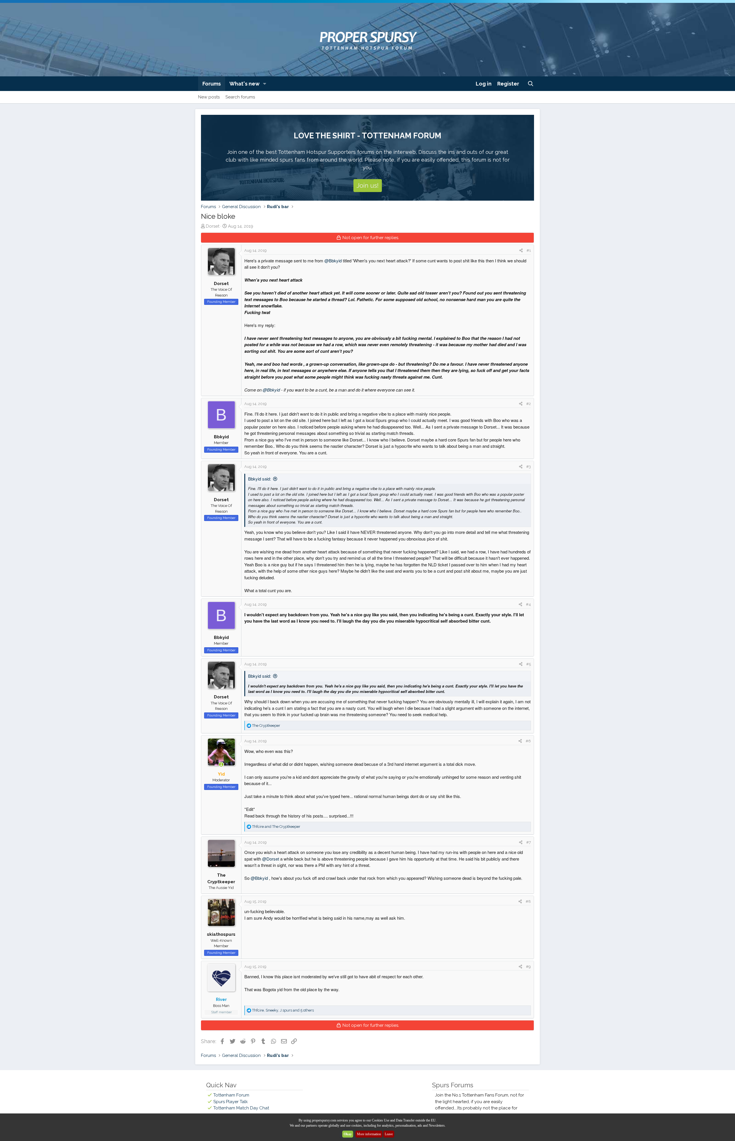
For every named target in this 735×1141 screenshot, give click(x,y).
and (276, 826)
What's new (244, 84)
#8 (528, 901)
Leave (389, 1134)
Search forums (240, 97)
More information (369, 1134)
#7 (528, 842)
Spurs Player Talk (230, 1101)
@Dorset (270, 859)
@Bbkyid (333, 260)
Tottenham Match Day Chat (241, 1108)
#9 (528, 966)
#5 (528, 664)
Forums (211, 84)
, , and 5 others (283, 1010)
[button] (264, 83)
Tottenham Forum (231, 1095)
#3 (528, 466)
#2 (528, 404)
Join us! (368, 185)
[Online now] (221, 765)
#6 (528, 741)
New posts (209, 97)
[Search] (531, 83)
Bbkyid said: (259, 479)
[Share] (521, 250)
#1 (529, 250)
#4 (528, 604)
